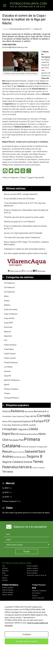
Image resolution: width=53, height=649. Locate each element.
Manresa (24, 434)
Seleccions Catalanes (39, 590)
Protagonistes (42, 447)
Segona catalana (32, 568)
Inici (3, 566)
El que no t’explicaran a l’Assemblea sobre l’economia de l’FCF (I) (25, 227)
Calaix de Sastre (10, 309)
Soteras (27, 461)
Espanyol (17, 421)
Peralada (13, 440)
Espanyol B (27, 421)
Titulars (23, 177)
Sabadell (31, 451)
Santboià (17, 457)
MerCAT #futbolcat (12, 380)
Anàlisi (6, 300)
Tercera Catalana (38, 468)
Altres (6, 296)
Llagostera (23, 429)
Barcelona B (40, 411)
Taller (4, 573)
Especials (15, 177)
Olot (5, 440)
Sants (24, 457)
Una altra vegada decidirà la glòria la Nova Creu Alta (25, 253)
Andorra (6, 411)
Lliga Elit (7, 376)
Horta (25, 425)
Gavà (14, 425)
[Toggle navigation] (5, 5)
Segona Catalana (12, 461)
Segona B (34, 456)
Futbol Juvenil (10, 358)
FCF (5, 340)
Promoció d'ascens (28, 447)
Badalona (17, 411)
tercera (25, 467)
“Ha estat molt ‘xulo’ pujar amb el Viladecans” (22, 237)
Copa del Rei (39, 177)
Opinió (6, 384)
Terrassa (7, 471)
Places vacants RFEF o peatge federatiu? (21, 194)
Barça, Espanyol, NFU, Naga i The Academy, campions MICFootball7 (26, 243)
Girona (20, 425)
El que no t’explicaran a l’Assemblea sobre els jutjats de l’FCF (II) (26, 211)
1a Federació (9, 283)
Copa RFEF (8, 323)
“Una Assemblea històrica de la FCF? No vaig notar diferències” (25, 204)
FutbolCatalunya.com (28, 3)
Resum (7, 451)
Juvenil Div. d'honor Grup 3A (36, 575)
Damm (5, 421)
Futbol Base (9, 349)
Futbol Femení (10, 353)
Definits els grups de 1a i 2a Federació (19, 221)
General (7, 371)
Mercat (4, 578)
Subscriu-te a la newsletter (30, 526)
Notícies (5, 568)
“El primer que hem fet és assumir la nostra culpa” (24, 217)
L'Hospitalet (9, 429)
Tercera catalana (32, 570)
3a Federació (9, 292)
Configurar (26, 634)
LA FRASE (8, 367)
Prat (21, 439)
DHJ (10, 421)
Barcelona (29, 411)
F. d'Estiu (5, 575)
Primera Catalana (11, 389)
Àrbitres (7, 305)
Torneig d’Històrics (11, 398)
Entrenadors (36, 593)
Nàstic (42, 433)
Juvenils (32, 425)
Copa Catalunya (10, 314)
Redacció (38, 29)
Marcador (5, 570)
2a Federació (9, 287)
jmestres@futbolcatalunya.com (15, 47)
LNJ (17, 433)
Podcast (5, 580)
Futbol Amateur (10, 345)
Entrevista (8, 327)
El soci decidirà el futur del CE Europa (19, 198)
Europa (38, 421)
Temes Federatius (38, 598)
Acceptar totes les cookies (26, 641)
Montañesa (33, 434)
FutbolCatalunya (11, 362)
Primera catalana (32, 566)
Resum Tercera (18, 452)
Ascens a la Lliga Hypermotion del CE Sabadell (23, 233)
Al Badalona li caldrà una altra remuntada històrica (24, 249)
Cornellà (43, 416)
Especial (7, 331)
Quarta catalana (32, 573)
